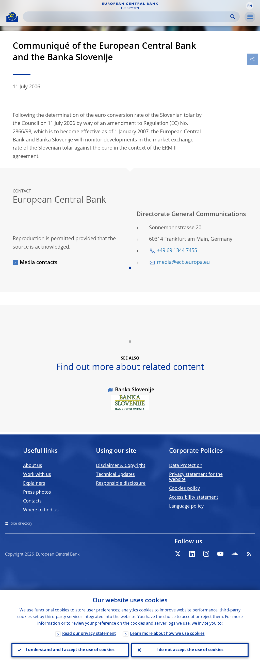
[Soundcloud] (235, 554)
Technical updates (115, 474)
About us (32, 465)
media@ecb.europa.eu (183, 262)
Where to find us (41, 510)
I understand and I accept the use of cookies (70, 650)
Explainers (34, 483)
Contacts (32, 501)
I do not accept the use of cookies (189, 650)
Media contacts (38, 262)
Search (233, 16)
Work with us (37, 474)
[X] (178, 554)
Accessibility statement (193, 497)
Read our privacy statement (89, 634)
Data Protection (185, 465)
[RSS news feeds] (249, 554)
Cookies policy (184, 488)
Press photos (37, 492)
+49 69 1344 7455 (177, 250)
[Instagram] (206, 554)
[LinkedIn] (192, 554)
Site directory (21, 523)
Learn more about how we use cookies (167, 634)
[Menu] (250, 17)
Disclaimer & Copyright (120, 465)
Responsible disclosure (120, 483)
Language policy (186, 506)
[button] (249, 6)
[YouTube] (220, 554)
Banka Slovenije (134, 390)
